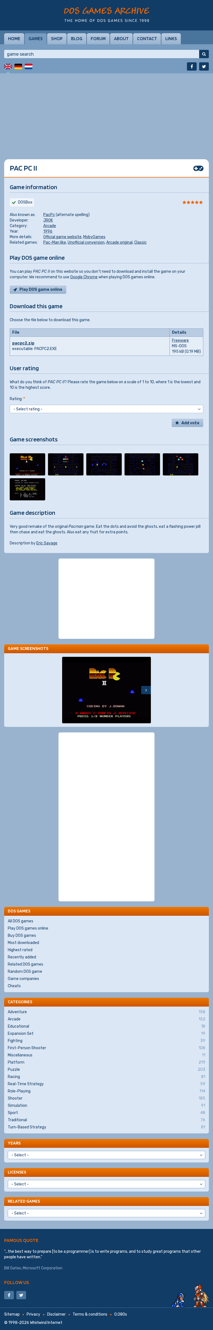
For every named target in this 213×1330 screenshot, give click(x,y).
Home (14, 38)
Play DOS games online (28, 928)
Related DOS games (25, 964)
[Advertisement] (106, 112)
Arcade (49, 225)
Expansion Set (106, 1033)
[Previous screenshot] (67, 690)
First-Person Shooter (106, 1048)
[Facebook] (192, 66)
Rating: (17, 399)
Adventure (106, 1012)
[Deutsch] (18, 66)
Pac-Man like (54, 242)
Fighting (106, 1040)
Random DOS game (25, 971)
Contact (147, 38)
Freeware (180, 340)
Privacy (33, 1314)
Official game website (62, 237)
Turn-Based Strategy (106, 1127)
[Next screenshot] (146, 690)
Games (36, 38)
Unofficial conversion (86, 242)
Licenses (17, 1172)
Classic (140, 242)
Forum (98, 38)
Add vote (190, 423)
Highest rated (20, 950)
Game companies (23, 978)
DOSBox (25, 202)
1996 (47, 231)
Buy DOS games (22, 935)
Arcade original (119, 242)
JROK (48, 220)
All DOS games (20, 921)
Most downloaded (23, 942)
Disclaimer (56, 1314)
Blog (76, 38)
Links (171, 38)
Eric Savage (46, 543)
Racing (106, 1076)
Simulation (106, 1105)
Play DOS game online (40, 289)
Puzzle (106, 1069)
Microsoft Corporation (42, 1268)
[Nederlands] (28, 66)
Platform (106, 1062)
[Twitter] (204, 66)
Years (14, 1143)
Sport (106, 1112)
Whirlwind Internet (46, 1322)
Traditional (106, 1120)
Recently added (22, 957)
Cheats (14, 986)
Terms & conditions (90, 1314)
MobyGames (94, 237)
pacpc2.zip (23, 343)
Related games (24, 1201)
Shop (57, 38)
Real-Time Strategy (106, 1084)
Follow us (16, 1282)
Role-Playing (106, 1091)
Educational (106, 1026)
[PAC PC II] (27, 464)
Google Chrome (84, 277)
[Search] (204, 54)
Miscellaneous (106, 1055)
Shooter (106, 1098)
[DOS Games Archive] (106, 14)
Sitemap (12, 1314)
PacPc (49, 214)
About (121, 38)
